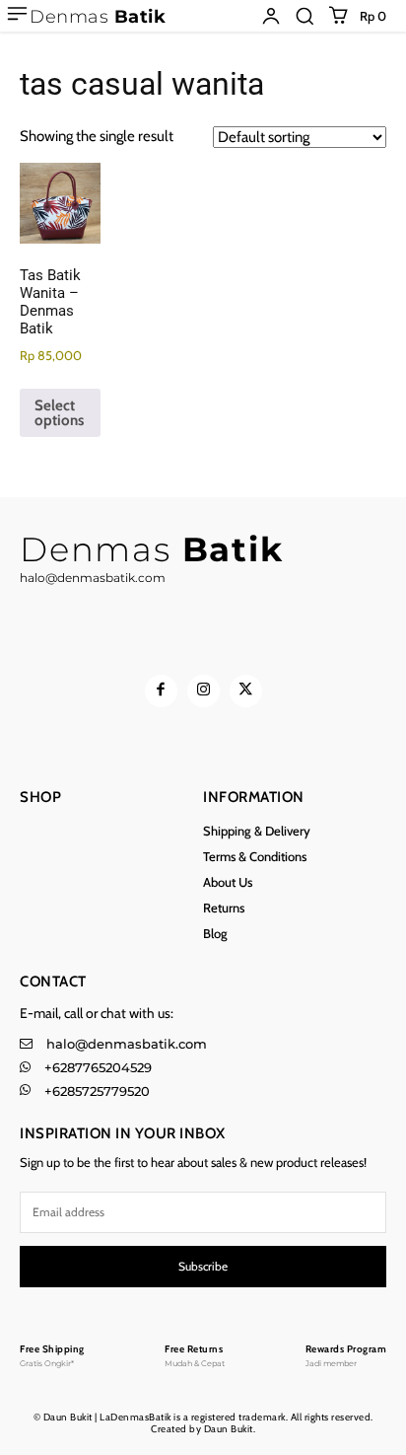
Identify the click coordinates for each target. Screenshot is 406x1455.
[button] (304, 16)
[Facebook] (161, 691)
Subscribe (203, 1266)
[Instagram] (203, 691)
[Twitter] (246, 691)
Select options (59, 413)
